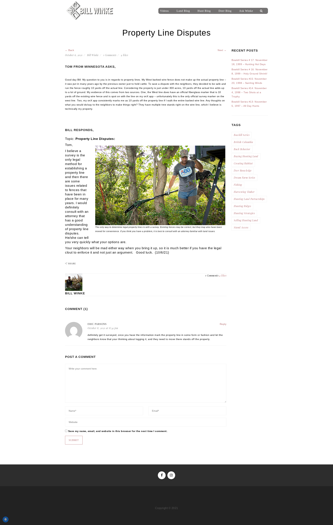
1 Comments (109, 55)
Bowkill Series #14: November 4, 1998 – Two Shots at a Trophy (249, 92)
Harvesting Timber (244, 192)
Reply (223, 324)
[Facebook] (162, 475)
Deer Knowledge (242, 170)
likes (124, 55)
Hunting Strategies (244, 213)
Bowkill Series (241, 135)
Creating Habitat (243, 163)
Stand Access (241, 227)
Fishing (238, 184)
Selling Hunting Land (246, 220)
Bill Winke (93, 55)
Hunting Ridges (242, 206)
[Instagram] (171, 475)
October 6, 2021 (74, 55)
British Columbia (243, 142)
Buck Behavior (242, 149)
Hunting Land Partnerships (249, 199)
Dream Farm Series (244, 177)
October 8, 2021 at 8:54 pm (103, 328)
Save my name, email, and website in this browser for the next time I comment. (118, 431)
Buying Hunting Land (246, 156)
